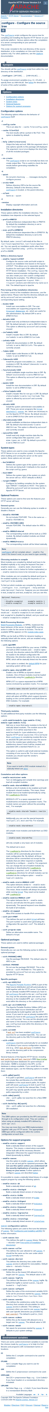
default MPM (34, 664)
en (34, 1394)
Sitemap (37, 1405)
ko (42, 1394)
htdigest (38, 1204)
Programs (4, 18)
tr (46, 1394)
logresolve (39, 1216)
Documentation (26, 16)
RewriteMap (42, 1059)
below (31, 82)
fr (38, 1394)
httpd (39, 409)
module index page (35, 632)
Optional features (13, 104)
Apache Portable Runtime (20, 985)
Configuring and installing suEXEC (28, 1231)
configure (9, 35)
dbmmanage (20, 311)
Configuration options (15, 97)
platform (39, 54)
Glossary (29, 1405)
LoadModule (29, 677)
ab (35, 1186)
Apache (4, 16)
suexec (21, 412)
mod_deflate (25, 1048)
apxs (26, 769)
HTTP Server (14, 16)
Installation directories (15, 99)
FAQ (22, 1405)
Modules (7, 1405)
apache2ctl (11, 412)
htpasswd (10, 311)
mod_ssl (11, 1032)
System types (11, 102)
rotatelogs (39, 1221)
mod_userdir (12, 1314)
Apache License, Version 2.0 (26, 1400)
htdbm (36, 1198)
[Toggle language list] (3, 30)
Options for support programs (18, 106)
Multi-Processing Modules (11, 625)
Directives (15, 1405)
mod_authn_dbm (8, 1059)
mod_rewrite (24, 1059)
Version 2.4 (38, 16)
